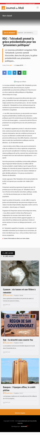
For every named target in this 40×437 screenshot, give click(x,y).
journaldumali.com (24, 421)
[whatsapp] (24, 73)
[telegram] (19, 73)
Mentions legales (20, 413)
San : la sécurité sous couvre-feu (18, 340)
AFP (11, 65)
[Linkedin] (4, 73)
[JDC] (13, 8)
